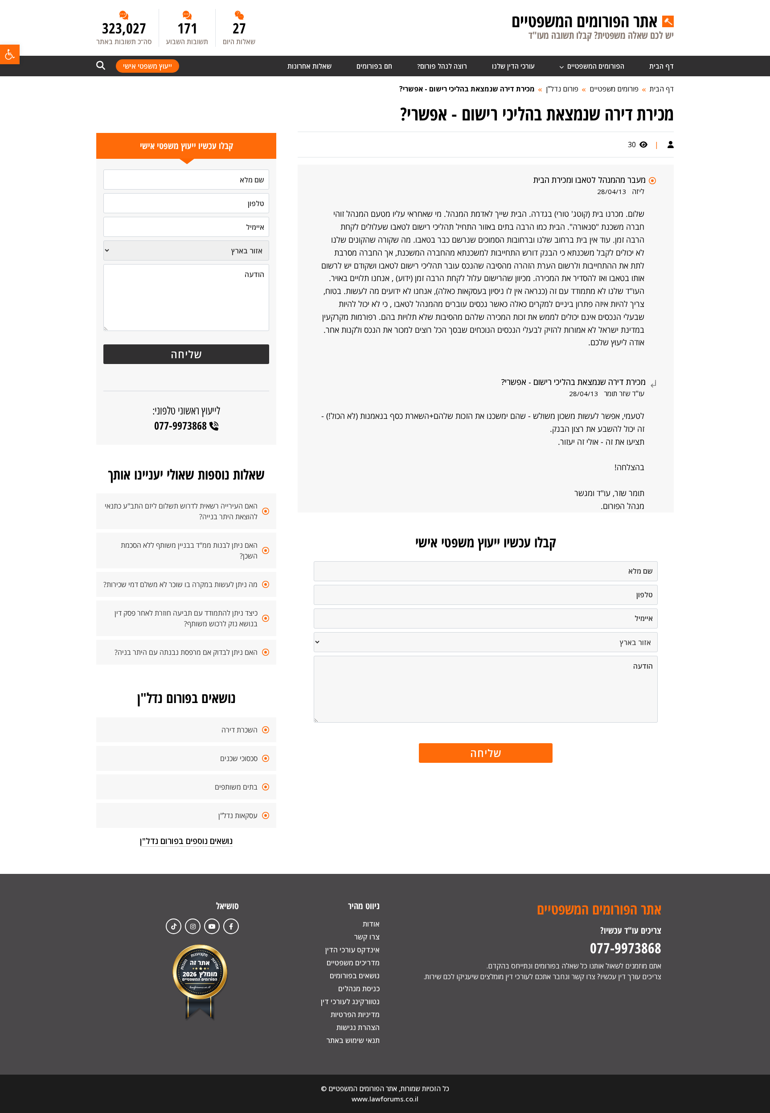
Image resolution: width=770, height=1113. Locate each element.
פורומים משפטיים (614, 89)
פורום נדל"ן (562, 89)
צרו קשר (367, 937)
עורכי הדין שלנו (513, 66)
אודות (371, 924)
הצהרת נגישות (358, 1027)
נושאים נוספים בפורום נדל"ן (186, 841)
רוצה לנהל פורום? (442, 66)
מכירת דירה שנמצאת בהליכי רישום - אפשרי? (467, 89)
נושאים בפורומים (355, 976)
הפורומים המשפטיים (594, 66)
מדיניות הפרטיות (355, 1014)
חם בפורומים (374, 66)
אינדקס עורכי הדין (352, 950)
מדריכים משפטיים (353, 963)
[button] (10, 54)
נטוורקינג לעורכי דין (350, 1001)
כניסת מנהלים (359, 988)
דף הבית (661, 66)
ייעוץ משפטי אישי (147, 66)
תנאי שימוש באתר (353, 1040)
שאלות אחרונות (309, 66)
